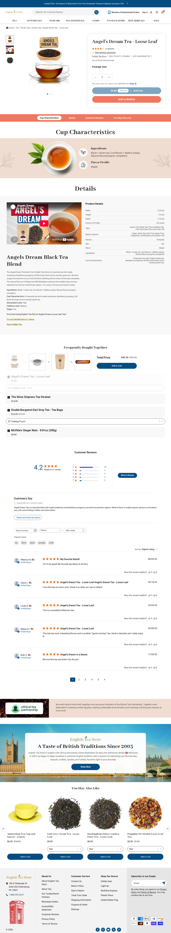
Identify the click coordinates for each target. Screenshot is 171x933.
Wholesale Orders (50, 902)
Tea (17, 28)
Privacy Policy (48, 919)
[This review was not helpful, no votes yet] (154, 572)
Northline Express (109, 890)
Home (11, 28)
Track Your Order (79, 895)
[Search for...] (96, 12)
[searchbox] (23, 530)
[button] (163, 12)
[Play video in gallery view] (10, 50)
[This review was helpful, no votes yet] (149, 572)
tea (16, 543)
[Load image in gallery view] (10, 39)
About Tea (46, 889)
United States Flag (109, 900)
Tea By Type (25, 28)
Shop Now (86, 767)
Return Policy (77, 886)
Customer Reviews (94, 118)
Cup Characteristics (49, 118)
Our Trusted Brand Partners (50, 895)
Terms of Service (49, 924)
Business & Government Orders (126, 12)
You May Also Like (122, 118)
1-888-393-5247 (16, 895)
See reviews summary (105, 52)
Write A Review (127, 475)
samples (41, 543)
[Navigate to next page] (104, 680)
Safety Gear (106, 881)
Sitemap (75, 909)
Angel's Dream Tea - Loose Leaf (55, 28)
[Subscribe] (164, 883)
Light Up (105, 886)
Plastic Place (107, 895)
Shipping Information (81, 900)
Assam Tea (36, 28)
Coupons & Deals (79, 904)
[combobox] (50, 530)
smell (51, 543)
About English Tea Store (50, 883)
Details (72, 118)
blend (32, 543)
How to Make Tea (14, 324)
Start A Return (77, 890)
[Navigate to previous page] (66, 680)
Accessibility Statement (47, 908)
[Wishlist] (157, 12)
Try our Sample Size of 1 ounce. (21, 319)
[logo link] (19, 877)
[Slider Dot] (47, 94)
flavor (24, 543)
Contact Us (76, 881)
